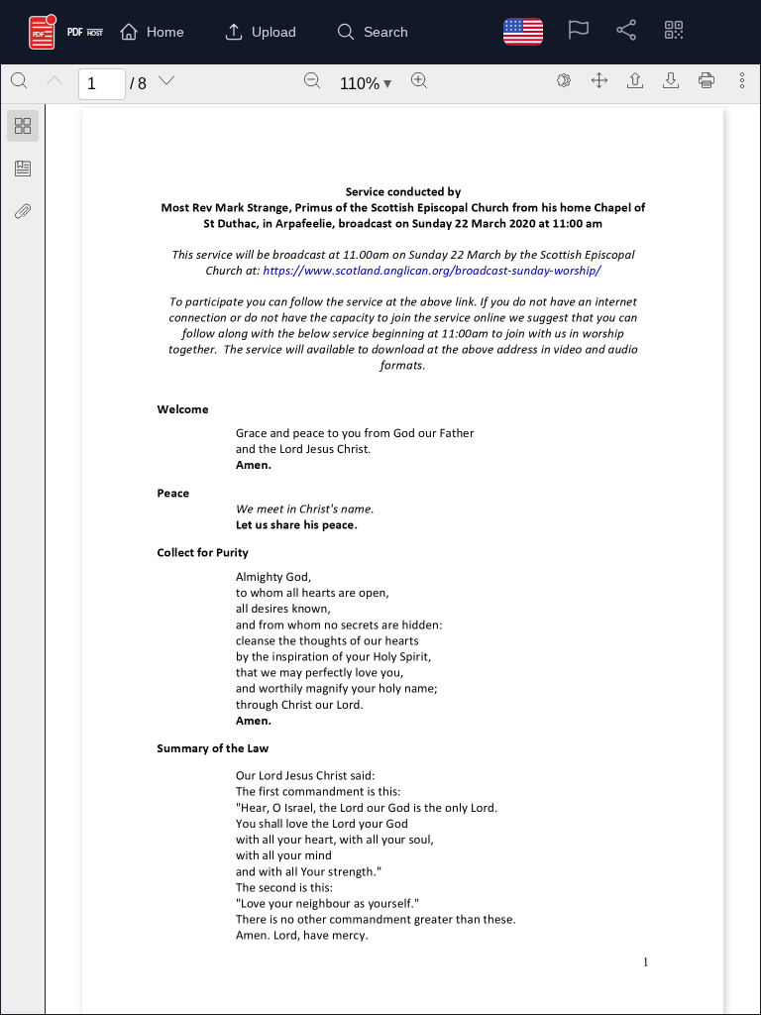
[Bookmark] (23, 168)
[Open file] (635, 80)
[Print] (706, 80)
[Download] (671, 80)
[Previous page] (54, 80)
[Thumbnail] (23, 126)
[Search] (19, 80)
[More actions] (742, 80)
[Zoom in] (419, 80)
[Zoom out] (312, 80)
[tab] (23, 129)
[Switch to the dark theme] (564, 80)
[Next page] (166, 80)
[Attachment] (23, 211)
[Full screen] (599, 80)
